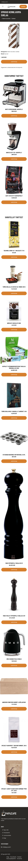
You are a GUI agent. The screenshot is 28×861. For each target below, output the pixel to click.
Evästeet (19, 857)
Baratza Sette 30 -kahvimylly (14, 152)
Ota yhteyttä (13, 857)
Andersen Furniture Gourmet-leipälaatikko (14, 702)
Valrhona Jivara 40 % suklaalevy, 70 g (14, 250)
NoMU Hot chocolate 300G (14, 323)
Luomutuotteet (7, 835)
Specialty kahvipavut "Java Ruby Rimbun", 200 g (14, 745)
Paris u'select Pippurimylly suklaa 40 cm (14, 616)
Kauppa (23, 6)
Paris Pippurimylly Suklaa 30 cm (14, 563)
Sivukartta (19, 858)
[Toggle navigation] (2, 6)
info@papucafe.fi (4, 1)
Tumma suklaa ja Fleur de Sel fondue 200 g (14, 287)
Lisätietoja (14, 61)
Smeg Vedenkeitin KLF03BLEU (14, 659)
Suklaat (13, 18)
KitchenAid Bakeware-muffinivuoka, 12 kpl (14, 455)
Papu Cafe (5, 830)
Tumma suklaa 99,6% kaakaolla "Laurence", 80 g (14, 411)
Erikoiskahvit (6, 832)
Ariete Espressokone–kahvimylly (14, 109)
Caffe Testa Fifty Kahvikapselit (14, 196)
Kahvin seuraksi (6, 18)
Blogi (4, 838)
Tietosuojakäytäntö (11, 858)
